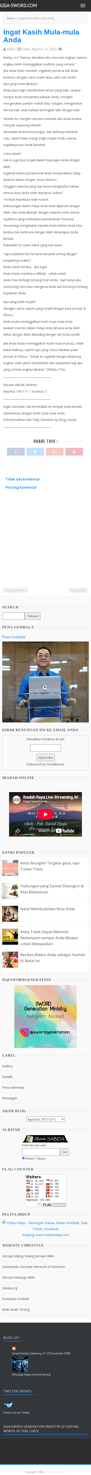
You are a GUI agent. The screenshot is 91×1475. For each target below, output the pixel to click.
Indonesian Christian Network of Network (33, 1266)
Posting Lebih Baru (16, 590)
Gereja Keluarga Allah (18, 1277)
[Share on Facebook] (16, 451)
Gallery (7, 1066)
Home (10, 18)
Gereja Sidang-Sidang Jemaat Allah (28, 1256)
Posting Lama (78, 590)
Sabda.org (9, 1288)
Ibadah (7, 1076)
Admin (11, 49)
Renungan (9, 1098)
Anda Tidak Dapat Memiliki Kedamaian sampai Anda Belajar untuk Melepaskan (49, 937)
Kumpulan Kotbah (15, 1298)
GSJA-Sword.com (18, 5)
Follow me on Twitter (16, 1412)
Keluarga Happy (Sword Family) (31, 1374)
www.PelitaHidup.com (52, 1235)
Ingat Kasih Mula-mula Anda (41, 36)
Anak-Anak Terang (16, 1309)
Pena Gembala (13, 637)
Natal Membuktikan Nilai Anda (47, 908)
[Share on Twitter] (35, 451)
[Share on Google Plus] (55, 451)
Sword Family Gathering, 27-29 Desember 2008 (41, 1353)
